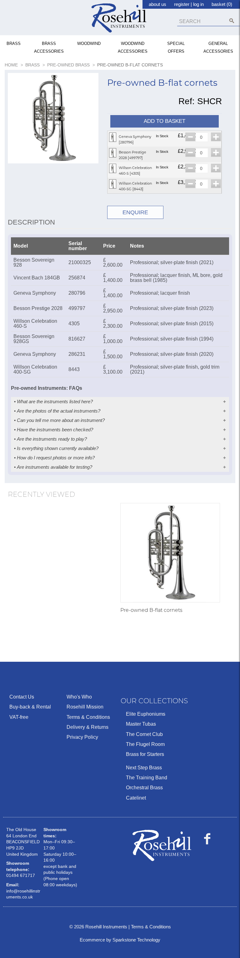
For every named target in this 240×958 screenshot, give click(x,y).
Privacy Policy (82, 737)
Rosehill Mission (85, 706)
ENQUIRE (135, 212)
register (181, 4)
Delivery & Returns (87, 727)
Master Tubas (141, 724)
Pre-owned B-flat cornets (151, 610)
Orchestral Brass (144, 787)
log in (198, 4)
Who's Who (79, 696)
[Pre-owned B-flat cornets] (170, 552)
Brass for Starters (145, 754)
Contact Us (21, 696)
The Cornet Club (144, 734)
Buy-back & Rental (30, 706)
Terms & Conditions (88, 717)
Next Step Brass (144, 767)
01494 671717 (20, 875)
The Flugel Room (145, 744)
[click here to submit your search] (231, 21)
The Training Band (146, 777)
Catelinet (136, 798)
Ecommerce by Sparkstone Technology (120, 939)
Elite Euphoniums (145, 714)
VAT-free (18, 717)
